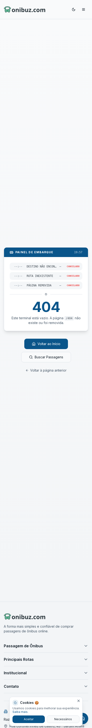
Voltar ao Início (49, 344)
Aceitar (28, 719)
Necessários (63, 719)
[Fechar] (78, 701)
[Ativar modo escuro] (73, 9)
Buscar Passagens (49, 357)
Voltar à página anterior (48, 370)
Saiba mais (20, 712)
